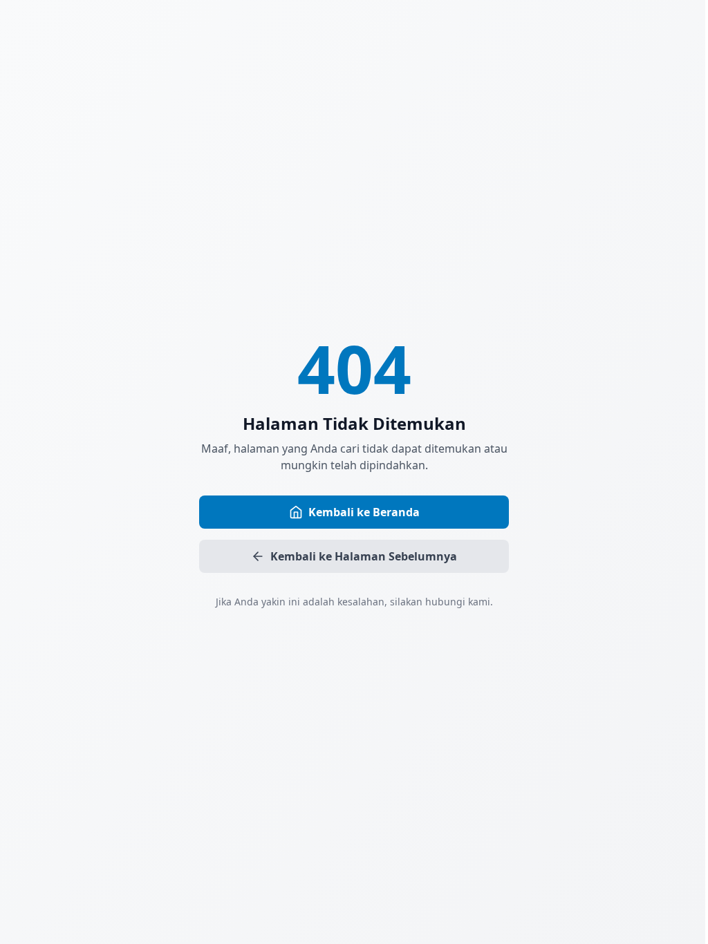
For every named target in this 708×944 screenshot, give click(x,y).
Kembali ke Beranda (364, 512)
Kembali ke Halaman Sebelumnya (363, 556)
